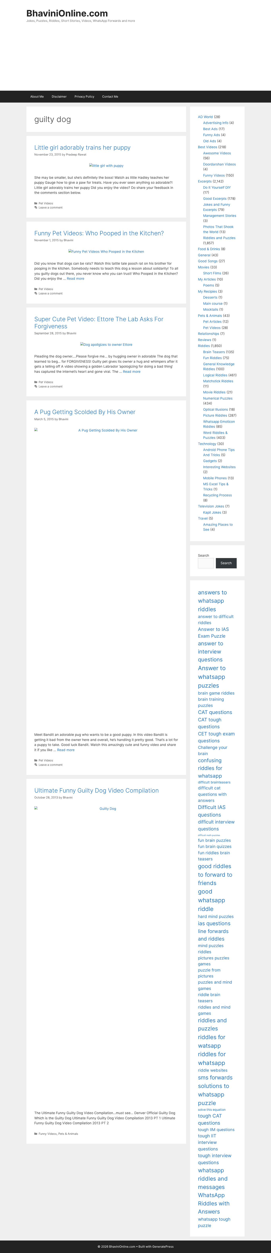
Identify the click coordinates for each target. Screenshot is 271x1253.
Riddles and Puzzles (219, 238)
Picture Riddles (215, 415)
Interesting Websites (219, 467)
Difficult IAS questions (212, 811)
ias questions (214, 923)
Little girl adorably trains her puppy (82, 147)
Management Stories (219, 216)
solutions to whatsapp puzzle (213, 1094)
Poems (208, 285)
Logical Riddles (215, 375)
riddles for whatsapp (212, 1058)
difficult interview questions (216, 825)
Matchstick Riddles (218, 381)
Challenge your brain (212, 750)
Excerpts (205, 181)
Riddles (204, 346)
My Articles (207, 279)
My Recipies (207, 291)
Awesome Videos (217, 153)
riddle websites (213, 1070)
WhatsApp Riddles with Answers (214, 1203)
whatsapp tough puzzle (214, 1222)
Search (203, 555)
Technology (207, 444)
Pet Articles (212, 322)
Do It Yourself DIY (217, 187)
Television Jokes (211, 506)
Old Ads (209, 141)
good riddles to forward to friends (215, 874)
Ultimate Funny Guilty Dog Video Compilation (96, 790)
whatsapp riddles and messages (213, 1179)
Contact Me (110, 96)
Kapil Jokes (212, 512)
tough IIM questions (216, 1129)
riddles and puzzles (212, 1024)
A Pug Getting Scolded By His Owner (85, 411)
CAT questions (215, 712)
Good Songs (208, 261)
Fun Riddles (212, 358)
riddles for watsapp (211, 1041)
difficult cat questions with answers (212, 794)
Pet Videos (46, 203)
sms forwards (215, 1077)
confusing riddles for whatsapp (210, 768)
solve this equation (212, 1110)
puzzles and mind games (215, 985)
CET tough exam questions (216, 737)
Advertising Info (215, 123)
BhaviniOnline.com (67, 13)
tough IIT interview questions (208, 1142)
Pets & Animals (68, 1133)
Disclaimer (59, 96)
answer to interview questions (210, 651)
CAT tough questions (209, 723)
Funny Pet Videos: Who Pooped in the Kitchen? (99, 233)
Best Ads (210, 129)
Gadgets (210, 461)
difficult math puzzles (209, 835)
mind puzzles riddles (211, 948)
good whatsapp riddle (211, 900)
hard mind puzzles (216, 916)
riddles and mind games (214, 1010)
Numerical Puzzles (218, 398)
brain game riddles (216, 693)
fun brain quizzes (215, 846)
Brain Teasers (214, 352)
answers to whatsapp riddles (212, 601)
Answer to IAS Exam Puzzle (213, 632)
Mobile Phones (215, 478)
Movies (203, 267)
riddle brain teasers (209, 997)
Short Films (212, 273)
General (204, 255)
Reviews (204, 340)
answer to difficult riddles (216, 619)
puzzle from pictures (209, 973)
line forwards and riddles (213, 935)
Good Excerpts (215, 199)
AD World (205, 117)
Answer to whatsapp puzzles (212, 677)
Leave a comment (50, 207)
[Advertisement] (135, 61)
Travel (203, 518)
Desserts (210, 297)
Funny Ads (211, 135)
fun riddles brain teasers (214, 855)
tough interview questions (215, 1159)
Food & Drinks (209, 249)
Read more (75, 279)
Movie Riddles (214, 392)
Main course (213, 304)
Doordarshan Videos (219, 164)
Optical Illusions (215, 409)
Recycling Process (217, 495)
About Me (37, 96)
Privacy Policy (84, 96)
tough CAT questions (210, 1119)
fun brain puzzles (214, 840)
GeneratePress (163, 1246)
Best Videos (207, 147)
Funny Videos (48, 1133)
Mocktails (210, 309)
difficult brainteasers (214, 782)
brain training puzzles (211, 702)
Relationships (208, 334)
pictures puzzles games (213, 960)
